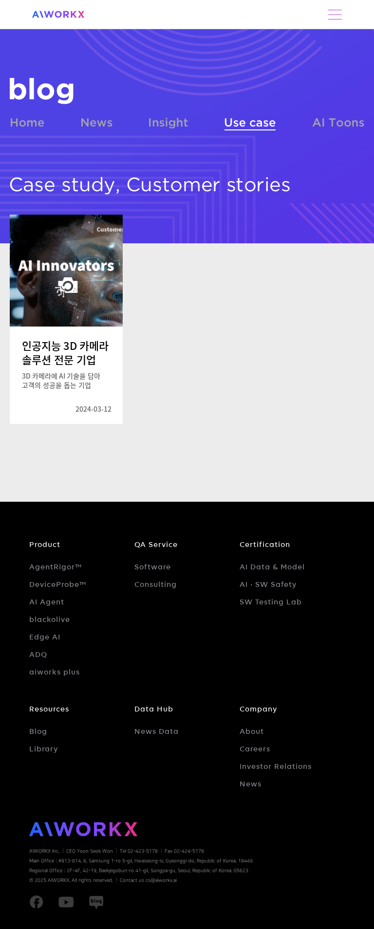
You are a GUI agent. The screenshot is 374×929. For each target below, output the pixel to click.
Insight (168, 120)
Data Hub (153, 709)
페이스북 (36, 902)
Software (152, 567)
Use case (250, 120)
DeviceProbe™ (58, 584)
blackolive (49, 619)
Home (27, 120)
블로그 (42, 91)
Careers (255, 749)
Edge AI (44, 637)
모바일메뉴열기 (335, 14)
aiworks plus (54, 672)
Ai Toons (338, 120)
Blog (38, 731)
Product (44, 544)
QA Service (156, 544)
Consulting (155, 584)
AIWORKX (58, 14)
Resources (49, 709)
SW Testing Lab (271, 602)
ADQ (38, 654)
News (96, 120)
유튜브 (66, 902)
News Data (156, 731)
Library (43, 749)
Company (258, 709)
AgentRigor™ (55, 567)
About (252, 731)
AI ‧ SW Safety (268, 584)
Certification (265, 544)
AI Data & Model (272, 567)
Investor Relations (276, 766)
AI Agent (46, 602)
